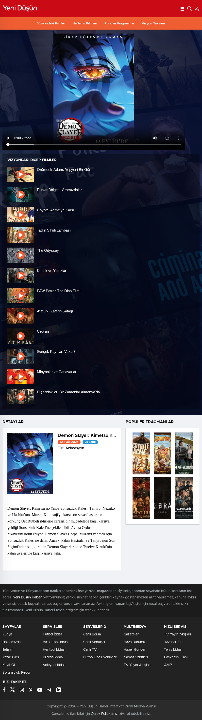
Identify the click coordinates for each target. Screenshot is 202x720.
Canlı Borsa (92, 634)
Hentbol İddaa (53, 649)
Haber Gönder (135, 649)
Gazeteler (131, 634)
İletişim (7, 649)
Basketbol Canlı (176, 657)
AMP (168, 665)
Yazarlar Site (174, 642)
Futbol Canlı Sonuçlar (100, 657)
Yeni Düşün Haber (27, 597)
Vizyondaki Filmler (51, 23)
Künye (7, 634)
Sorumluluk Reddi (16, 672)
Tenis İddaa (172, 649)
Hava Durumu (134, 642)
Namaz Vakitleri (136, 657)
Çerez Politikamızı (104, 714)
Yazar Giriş (10, 657)
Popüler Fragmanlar (119, 23)
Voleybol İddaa (54, 665)
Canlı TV (90, 649)
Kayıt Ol (8, 665)
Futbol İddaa (52, 634)
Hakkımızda (11, 642)
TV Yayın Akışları (137, 665)
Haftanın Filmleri (84, 23)
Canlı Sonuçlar (94, 642)
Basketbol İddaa (55, 642)
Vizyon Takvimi (153, 23)
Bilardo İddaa (53, 657)
